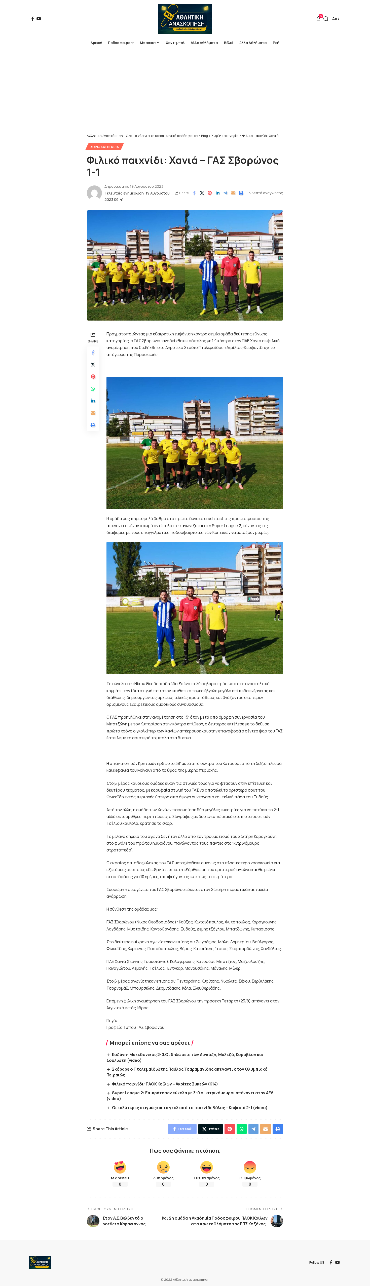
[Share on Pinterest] (209, 193)
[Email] (233, 193)
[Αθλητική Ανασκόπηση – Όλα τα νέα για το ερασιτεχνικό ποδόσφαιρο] (40, 1262)
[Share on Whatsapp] (93, 389)
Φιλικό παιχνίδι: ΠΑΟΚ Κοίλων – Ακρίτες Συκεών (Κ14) (165, 1084)
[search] (325, 19)
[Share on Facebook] (194, 193)
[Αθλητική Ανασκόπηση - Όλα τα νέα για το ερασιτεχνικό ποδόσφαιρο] (185, 19)
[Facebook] (32, 19)
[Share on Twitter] (201, 193)
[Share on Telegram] (225, 193)
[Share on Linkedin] (217, 193)
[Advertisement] (185, 95)
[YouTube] (38, 19)
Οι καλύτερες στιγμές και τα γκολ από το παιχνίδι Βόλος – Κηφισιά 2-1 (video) (190, 1107)
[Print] (240, 193)
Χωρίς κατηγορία (104, 147)
